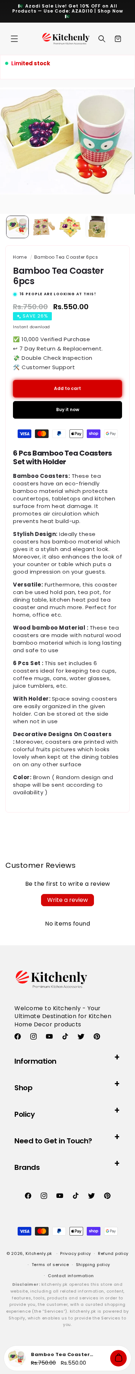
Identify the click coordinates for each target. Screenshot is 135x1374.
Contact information (71, 1276)
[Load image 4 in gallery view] (96, 227)
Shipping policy (93, 1264)
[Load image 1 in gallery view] (17, 227)
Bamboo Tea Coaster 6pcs (66, 257)
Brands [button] (27, 1167)
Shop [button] (23, 1088)
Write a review (67, 900)
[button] (14, 39)
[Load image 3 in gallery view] (70, 227)
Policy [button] (24, 1114)
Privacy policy (75, 1253)
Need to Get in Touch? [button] (53, 1141)
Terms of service (50, 1264)
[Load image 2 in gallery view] (43, 227)
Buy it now (67, 409)
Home (20, 257)
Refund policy (113, 1253)
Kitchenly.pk (39, 1253)
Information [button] (35, 1061)
